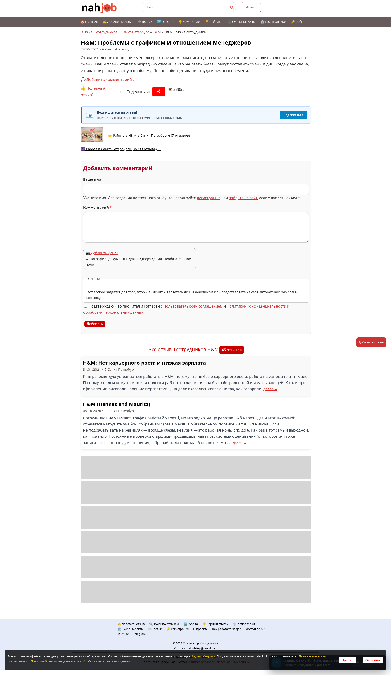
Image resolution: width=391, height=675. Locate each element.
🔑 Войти (298, 22)
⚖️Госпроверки (244, 624)
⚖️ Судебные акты (242, 22)
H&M (157, 32)
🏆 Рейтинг (214, 22)
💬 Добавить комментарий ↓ (108, 79)
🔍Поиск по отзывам (164, 624)
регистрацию (208, 197)
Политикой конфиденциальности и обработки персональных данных (81, 661)
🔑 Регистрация (178, 629)
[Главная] (99, 8)
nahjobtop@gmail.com (201, 648)
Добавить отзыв (371, 342)
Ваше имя (92, 179)
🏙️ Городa (190, 624)
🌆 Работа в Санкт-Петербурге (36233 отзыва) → (121, 149)
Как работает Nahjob (226, 629)
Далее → (270, 388)
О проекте (200, 629)
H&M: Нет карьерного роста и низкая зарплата (144, 362)
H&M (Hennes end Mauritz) (116, 404)
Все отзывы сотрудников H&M (183, 349)
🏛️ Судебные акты (130, 629)
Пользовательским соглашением (193, 306)
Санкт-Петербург (135, 32)
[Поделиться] (158, 91)
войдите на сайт (243, 197)
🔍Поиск (145, 22)
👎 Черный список (215, 624)
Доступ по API (255, 629)
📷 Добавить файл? (102, 252)
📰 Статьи (155, 629)
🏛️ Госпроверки (273, 22)
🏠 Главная (89, 22)
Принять (348, 660)
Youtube (123, 634)
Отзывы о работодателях (201, 643)
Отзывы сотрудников (100, 32)
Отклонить (373, 660)
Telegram (139, 634)
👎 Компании (189, 22)
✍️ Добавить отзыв (118, 22)
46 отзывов (232, 349)
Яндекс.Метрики (203, 656)
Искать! (251, 7)
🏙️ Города (165, 22)
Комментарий (97, 207)
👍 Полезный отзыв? (93, 91)
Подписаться (293, 115)
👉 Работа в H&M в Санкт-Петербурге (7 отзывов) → (151, 135)
